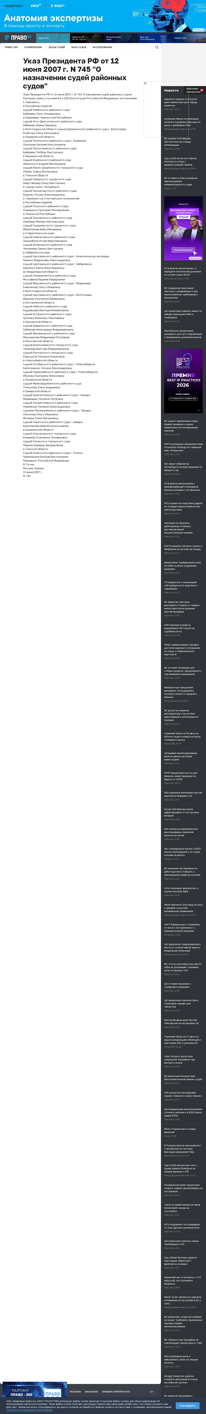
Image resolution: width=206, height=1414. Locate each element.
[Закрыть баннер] (64, 1384)
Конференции (33, 47)
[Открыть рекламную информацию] (200, 258)
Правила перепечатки (116, 1391)
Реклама (75, 1391)
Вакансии (91, 1391)
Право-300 (11, 47)
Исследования (102, 47)
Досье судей (57, 47)
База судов (78, 47)
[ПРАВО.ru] (18, 37)
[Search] (157, 47)
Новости (171, 90)
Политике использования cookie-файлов (29, 1410)
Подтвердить (188, 1405)
